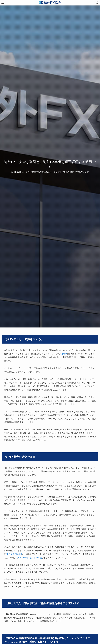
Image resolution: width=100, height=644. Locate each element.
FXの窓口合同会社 (14, 554)
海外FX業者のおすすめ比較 (30, 558)
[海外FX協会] (50, 2)
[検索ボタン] (97, 2)
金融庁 (64, 354)
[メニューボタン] (2, 2)
